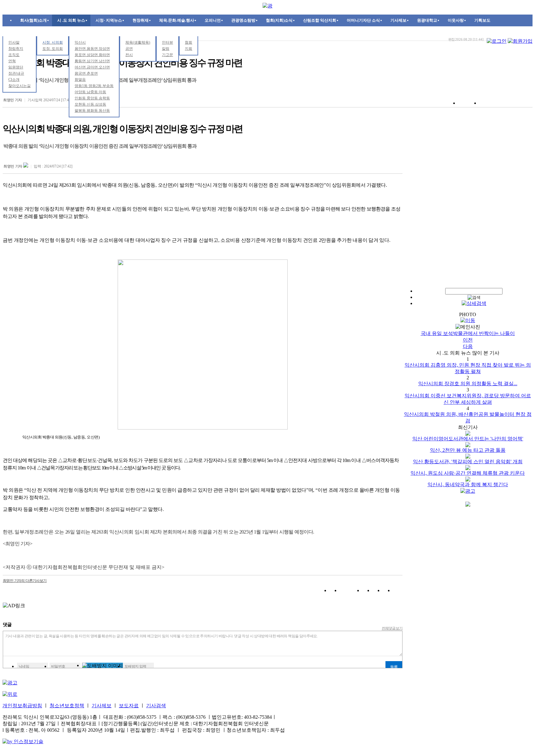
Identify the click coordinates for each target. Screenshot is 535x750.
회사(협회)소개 (33, 20)
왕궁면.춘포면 (86, 73)
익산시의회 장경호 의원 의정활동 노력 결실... (467, 383)
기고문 (167, 55)
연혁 (12, 61)
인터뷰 (167, 42)
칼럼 (165, 48)
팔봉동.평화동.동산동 (92, 110)
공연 (129, 48)
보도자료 (129, 705)
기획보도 (482, 20)
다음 (468, 346)
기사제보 (398, 20)
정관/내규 (16, 73)
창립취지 (15, 48)
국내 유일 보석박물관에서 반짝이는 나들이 (468, 333)
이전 (468, 339)
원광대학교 (427, 20)
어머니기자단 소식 (363, 20)
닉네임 (24, 666)
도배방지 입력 (135, 666)
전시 (129, 55)
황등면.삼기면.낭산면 (92, 61)
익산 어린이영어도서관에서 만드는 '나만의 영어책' (467, 438)
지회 (188, 48)
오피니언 (213, 20)
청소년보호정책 (67, 705)
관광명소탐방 (243, 20)
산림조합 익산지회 (319, 20)
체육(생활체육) (137, 42)
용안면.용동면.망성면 (92, 48)
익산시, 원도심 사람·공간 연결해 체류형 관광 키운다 (468, 473)
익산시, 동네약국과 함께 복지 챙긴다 (468, 484)
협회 (188, 42)
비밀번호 (58, 666)
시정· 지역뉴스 (109, 20)
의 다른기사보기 (25, 580)
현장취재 (141, 20)
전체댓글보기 (392, 628)
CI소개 (14, 79)
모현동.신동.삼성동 (90, 104)
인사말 (14, 42)
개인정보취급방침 (22, 705)
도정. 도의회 (52, 48)
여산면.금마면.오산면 (92, 67)
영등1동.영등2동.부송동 (94, 86)
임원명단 (15, 67)
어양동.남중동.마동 (90, 92)
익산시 (80, 42)
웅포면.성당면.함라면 (92, 55)
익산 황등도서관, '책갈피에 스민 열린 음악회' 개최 (468, 461)
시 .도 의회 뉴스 (71, 20)
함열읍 (80, 79)
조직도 (14, 55)
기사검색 (156, 705)
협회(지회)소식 (279, 20)
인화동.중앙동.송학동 (92, 98)
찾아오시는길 (19, 86)
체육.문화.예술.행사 (176, 20)
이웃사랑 (456, 20)
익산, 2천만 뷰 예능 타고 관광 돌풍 (468, 450)
